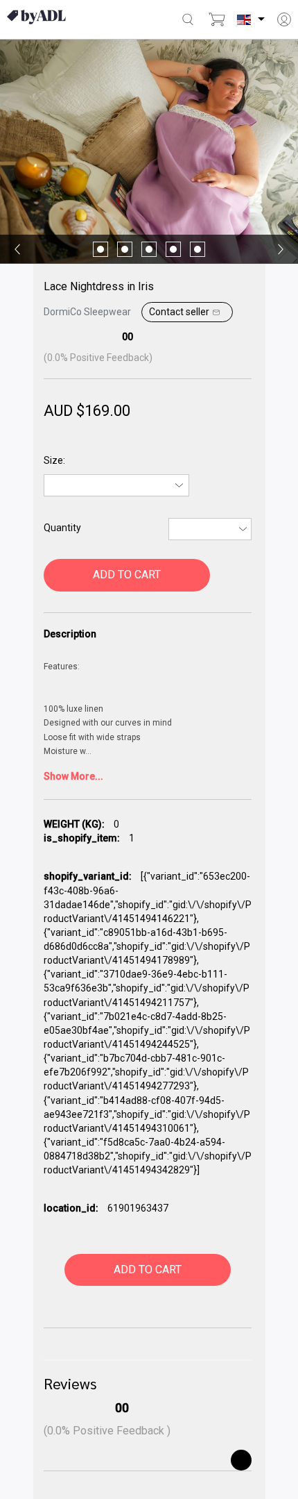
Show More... (73, 776)
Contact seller (179, 311)
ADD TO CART (127, 574)
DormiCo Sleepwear (87, 311)
